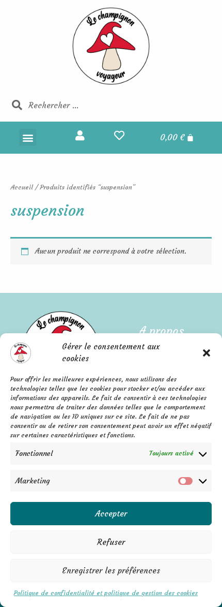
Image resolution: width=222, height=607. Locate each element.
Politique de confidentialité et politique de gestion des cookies (106, 593)
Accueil (21, 187)
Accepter (111, 514)
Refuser (111, 542)
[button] (206, 353)
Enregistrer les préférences (111, 570)
